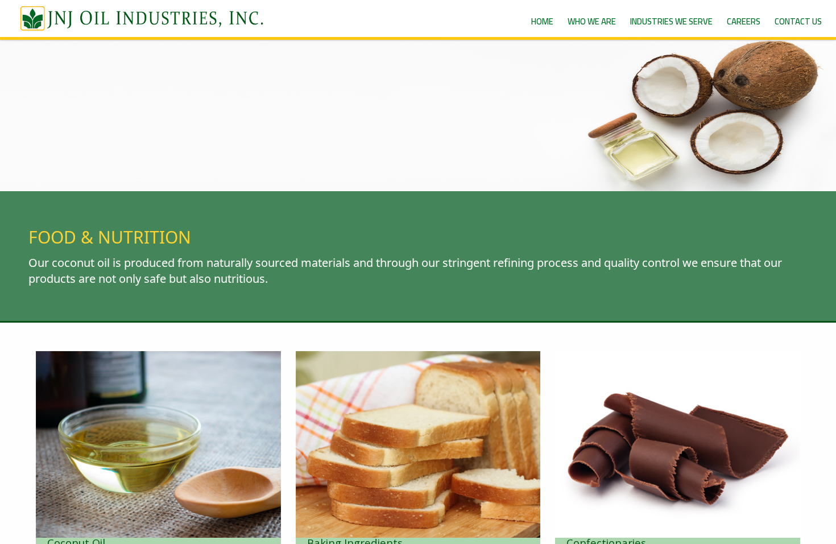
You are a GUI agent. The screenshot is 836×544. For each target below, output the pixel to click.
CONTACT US (798, 21)
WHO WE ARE (592, 21)
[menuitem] (542, 21)
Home (542, 21)
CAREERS (743, 21)
